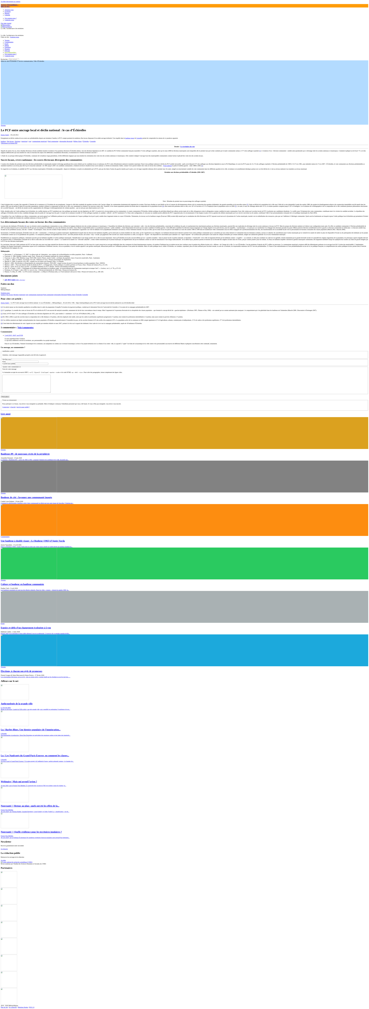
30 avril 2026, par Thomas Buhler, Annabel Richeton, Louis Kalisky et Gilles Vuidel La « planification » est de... (35, 811)
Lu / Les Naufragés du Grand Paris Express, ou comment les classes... (35, 755)
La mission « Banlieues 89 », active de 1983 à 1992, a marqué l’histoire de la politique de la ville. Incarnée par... (35, 459)
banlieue (3, 141)
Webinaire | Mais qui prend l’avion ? (19, 781)
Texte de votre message (9, 369)
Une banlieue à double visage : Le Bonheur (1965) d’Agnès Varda (33, 541)
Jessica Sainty (5, 135)
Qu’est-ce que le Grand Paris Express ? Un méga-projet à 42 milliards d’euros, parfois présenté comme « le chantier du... (37, 761)
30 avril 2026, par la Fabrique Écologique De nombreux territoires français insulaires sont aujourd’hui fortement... (35, 837)
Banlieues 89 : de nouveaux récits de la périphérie (25, 454)
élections (17, 141)
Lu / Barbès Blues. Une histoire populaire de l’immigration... (31, 729)
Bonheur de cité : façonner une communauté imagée (26, 497)
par (14, 335)
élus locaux (10, 141)
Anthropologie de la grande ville (17, 703)
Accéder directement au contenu (10, 1)
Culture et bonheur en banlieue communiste (22, 584)
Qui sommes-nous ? (11, 54)
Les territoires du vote (187, 146)
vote (30, 141)
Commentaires (5, 537)
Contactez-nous (9, 56)
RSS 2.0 (31, 1007)
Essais (3, 623)
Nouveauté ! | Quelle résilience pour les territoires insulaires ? (31, 832)
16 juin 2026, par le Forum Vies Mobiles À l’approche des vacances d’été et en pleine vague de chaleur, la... (33, 785)
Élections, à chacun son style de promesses (21, 671)
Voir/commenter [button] (25, 327)
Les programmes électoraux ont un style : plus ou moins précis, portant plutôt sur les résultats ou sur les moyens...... (35, 677)
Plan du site (4, 1007)
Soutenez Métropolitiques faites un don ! (9, 5)
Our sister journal (6, 23)
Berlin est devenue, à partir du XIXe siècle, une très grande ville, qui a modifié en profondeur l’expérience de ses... (35, 709)
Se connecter (13, 1007)
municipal (24, 141)
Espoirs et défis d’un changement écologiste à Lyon (26, 627)
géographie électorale (65, 141)
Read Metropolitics (10, 52)
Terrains (3, 125)
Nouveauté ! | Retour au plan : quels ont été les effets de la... (30, 806)
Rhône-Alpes (78, 141)
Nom (3, 362)
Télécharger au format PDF (9, 143)
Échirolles (86, 141)
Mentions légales (23, 1007)
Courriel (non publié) (8, 364)
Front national (167, 166)
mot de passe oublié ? (23, 407)
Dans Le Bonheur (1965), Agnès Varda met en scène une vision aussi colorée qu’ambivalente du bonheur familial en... (36, 546)
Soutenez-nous (14, 37)
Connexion (5, 407)
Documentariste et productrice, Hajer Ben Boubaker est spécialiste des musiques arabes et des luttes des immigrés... (35, 735)
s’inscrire (13, 407)
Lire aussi (5, 414)
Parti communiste (53, 141)
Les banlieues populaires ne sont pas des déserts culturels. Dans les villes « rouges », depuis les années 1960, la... (35, 590)
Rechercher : (4, 59)
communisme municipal (39, 141)
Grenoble (139, 138)
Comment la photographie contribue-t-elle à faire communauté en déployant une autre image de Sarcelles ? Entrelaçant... (37, 503)
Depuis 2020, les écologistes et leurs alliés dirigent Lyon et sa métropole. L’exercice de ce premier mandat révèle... (35, 633)
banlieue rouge (129, 138)
